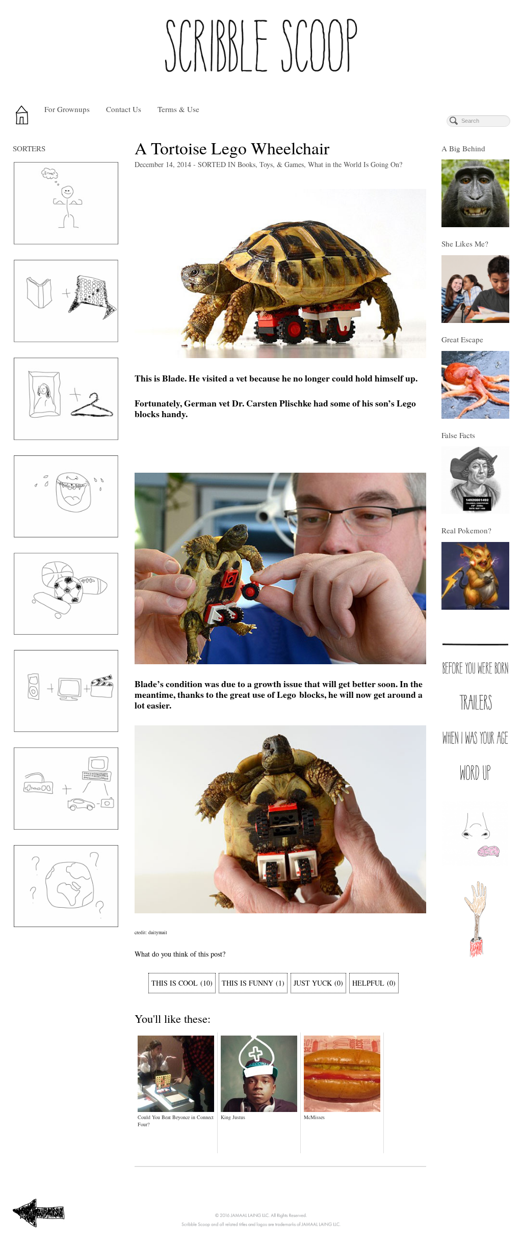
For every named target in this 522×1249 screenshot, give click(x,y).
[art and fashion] (66, 399)
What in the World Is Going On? (355, 164)
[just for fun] (66, 496)
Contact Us (123, 109)
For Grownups (67, 109)
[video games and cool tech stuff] (66, 788)
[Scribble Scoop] (261, 49)
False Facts (458, 435)
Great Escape (462, 339)
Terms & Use (178, 109)
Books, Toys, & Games (271, 164)
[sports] (66, 594)
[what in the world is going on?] (66, 886)
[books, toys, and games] (66, 301)
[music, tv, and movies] (66, 691)
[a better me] (66, 203)
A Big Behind (463, 148)
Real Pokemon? (466, 530)
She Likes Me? (464, 243)
